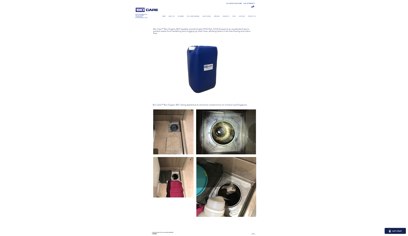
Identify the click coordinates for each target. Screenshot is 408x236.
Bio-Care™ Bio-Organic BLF (167, 29)
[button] (252, 7)
